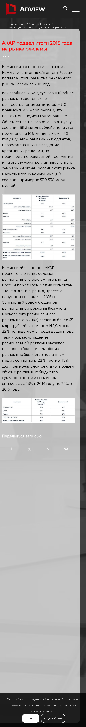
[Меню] (73, 9)
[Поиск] (63, 9)
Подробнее (53, 718)
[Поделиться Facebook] (11, 449)
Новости (11, 56)
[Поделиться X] (30, 449)
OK (30, 718)
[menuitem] (63, 9)
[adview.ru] (35, 9)
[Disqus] (38, 529)
